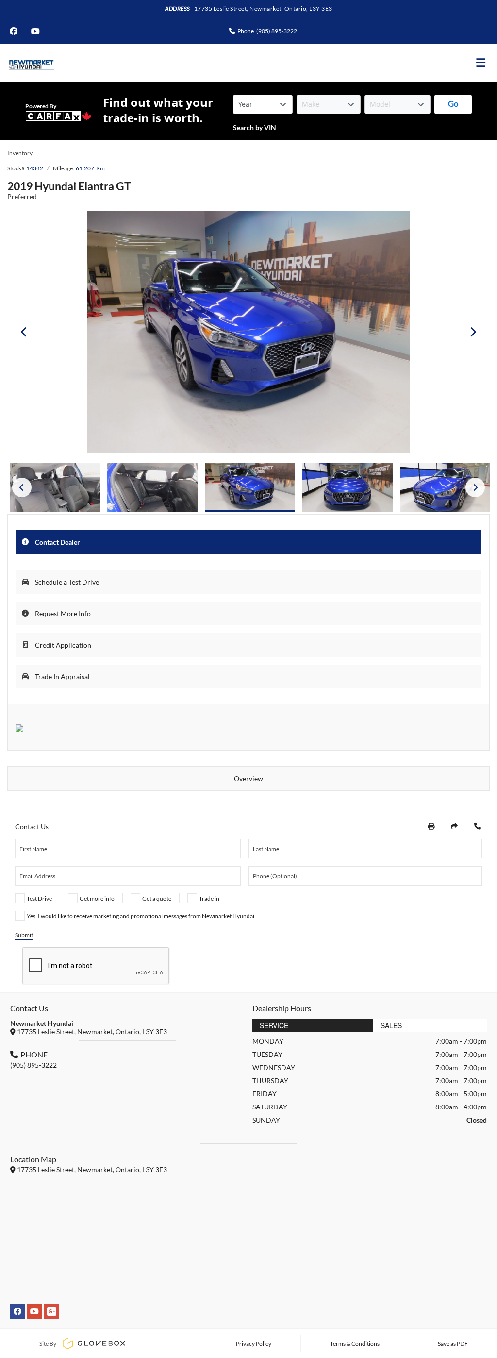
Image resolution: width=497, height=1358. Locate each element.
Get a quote (156, 898)
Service (274, 1025)
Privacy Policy (253, 1343)
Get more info (97, 898)
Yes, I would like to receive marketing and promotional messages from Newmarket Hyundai (140, 916)
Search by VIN (254, 127)
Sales (391, 1025)
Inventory (20, 153)
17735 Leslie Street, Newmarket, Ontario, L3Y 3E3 (263, 8)
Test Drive (39, 898)
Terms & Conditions (355, 1343)
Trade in (209, 898)
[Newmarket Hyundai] (31, 63)
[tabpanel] (250, 487)
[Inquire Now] (477, 826)
